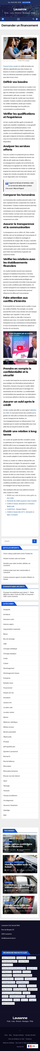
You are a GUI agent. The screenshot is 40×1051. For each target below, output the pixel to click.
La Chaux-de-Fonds (10, 986)
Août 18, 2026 (10, 849)
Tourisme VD (20, 1046)
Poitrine (26, 993)
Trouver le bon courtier (10, 66)
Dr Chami (17, 972)
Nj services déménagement (12, 993)
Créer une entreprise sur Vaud (16, 1039)
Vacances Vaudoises (10, 805)
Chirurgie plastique (9, 653)
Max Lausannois (24, 849)
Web (5, 815)
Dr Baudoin (7, 972)
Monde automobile (9, 732)
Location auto (8, 707)
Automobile (21, 958)
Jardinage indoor (9, 982)
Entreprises (29, 1039)
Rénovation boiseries (10, 771)
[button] (33, 19)
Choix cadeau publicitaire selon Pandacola (17, 553)
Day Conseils (7, 965)
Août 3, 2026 (10, 911)
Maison (5, 717)
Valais (16, 1000)
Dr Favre (26, 972)
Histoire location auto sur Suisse (14, 558)
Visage (33, 1000)
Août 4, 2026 (10, 890)
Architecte (6, 614)
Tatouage (6, 786)
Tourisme (6, 790)
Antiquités (6, 609)
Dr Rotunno (7, 975)
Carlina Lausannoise (26, 870)
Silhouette (31, 996)
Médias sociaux (8, 727)
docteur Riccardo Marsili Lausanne (14, 968)
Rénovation (7, 766)
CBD (5, 644)
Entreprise (6, 678)
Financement (7, 688)
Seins (5, 996)
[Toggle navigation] (18, 19)
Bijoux (5, 634)
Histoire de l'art (8, 693)
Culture (5, 663)
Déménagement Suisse (11, 673)
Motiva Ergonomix (20, 989)
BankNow (31, 958)
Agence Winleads (9, 958)
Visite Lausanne (8, 1003)
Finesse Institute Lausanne (22, 975)
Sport (5, 781)
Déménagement (8, 668)
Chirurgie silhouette (30, 1035)
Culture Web (23, 961)
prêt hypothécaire (9, 746)
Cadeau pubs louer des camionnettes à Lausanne (19, 906)
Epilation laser (8, 683)
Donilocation (32, 968)
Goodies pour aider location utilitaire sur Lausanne (20, 886)
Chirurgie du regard (10, 961)
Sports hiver (7, 1000)
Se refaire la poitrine (17, 996)
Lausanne (20, 9)
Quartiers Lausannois (10, 751)
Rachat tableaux (8, 761)
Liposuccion (7, 702)
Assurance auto (8, 619)
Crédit (5, 658)
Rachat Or (6, 756)
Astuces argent (8, 624)
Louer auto (31, 986)
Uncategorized (8, 800)
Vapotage (6, 810)
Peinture (6, 742)
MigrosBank (7, 989)
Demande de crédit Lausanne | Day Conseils (22, 501)
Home (6, 1035)
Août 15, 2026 (10, 870)
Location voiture (8, 712)
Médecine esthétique (10, 722)
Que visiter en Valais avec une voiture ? (26, 1043)
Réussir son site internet (11, 776)
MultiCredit (32, 989)
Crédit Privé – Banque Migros (16, 509)
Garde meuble (8, 979)
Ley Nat (22, 986)
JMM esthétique (22, 982)
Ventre (24, 1000)
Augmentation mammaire (11, 629)
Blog (10, 1035)
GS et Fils (19, 979)
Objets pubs (7, 737)
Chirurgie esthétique (10, 649)
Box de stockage (9, 639)
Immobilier (6, 697)
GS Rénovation (30, 979)
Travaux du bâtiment (10, 795)
